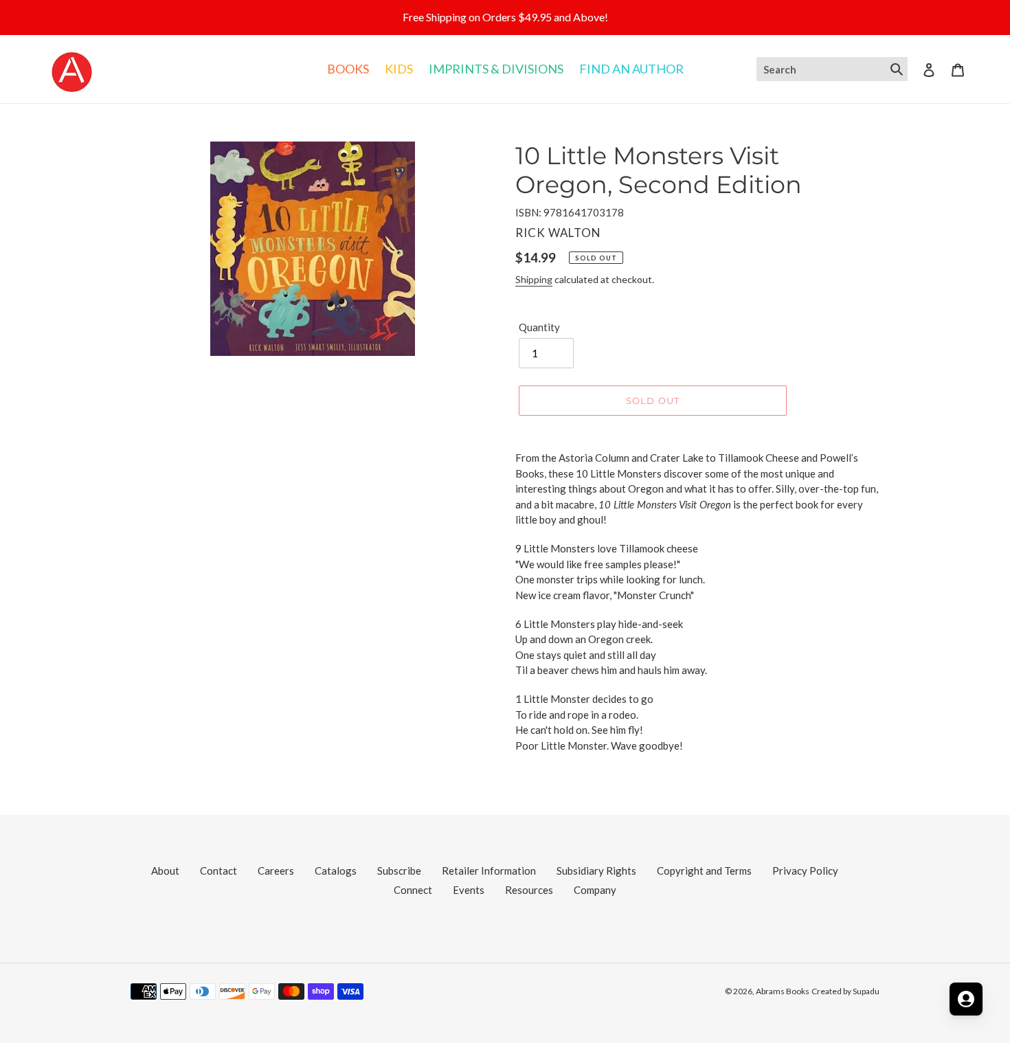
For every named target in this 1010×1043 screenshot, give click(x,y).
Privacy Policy (805, 870)
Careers (276, 870)
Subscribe (399, 870)
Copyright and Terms (704, 870)
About (165, 870)
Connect (413, 890)
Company (595, 890)
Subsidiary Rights (596, 870)
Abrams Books (782, 991)
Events (468, 890)
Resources (529, 890)
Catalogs (336, 870)
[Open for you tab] (966, 999)
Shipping (533, 279)
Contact (218, 870)
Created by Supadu (845, 991)
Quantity (539, 327)
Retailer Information (489, 870)
